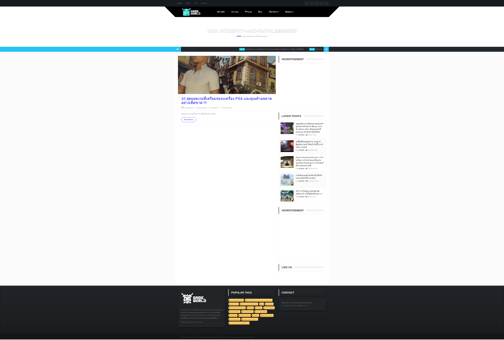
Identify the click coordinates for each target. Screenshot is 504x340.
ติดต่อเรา (289, 12)
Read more (188, 120)
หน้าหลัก (221, 12)
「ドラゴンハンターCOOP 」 (239, 323)
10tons (259, 307)
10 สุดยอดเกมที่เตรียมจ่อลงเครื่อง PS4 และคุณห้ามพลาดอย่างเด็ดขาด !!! (226, 101)
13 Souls (233, 315)
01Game (269, 304)
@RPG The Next (267, 315)
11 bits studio (269, 307)
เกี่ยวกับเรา (274, 12)
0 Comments (213, 108)
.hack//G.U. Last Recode (249, 304)
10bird (250, 307)
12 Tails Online (247, 311)
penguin (301, 135)
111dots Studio (244, 315)
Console (204, 3)
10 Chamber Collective (237, 307)
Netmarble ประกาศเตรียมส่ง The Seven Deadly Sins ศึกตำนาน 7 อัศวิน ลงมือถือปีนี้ (264, 49)
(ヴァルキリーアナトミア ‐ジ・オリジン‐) (259, 300)
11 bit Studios (235, 311)
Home (239, 36)
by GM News (189, 108)
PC (196, 3)
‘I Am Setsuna (235, 319)
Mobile (179, 3)
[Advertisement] (301, 88)
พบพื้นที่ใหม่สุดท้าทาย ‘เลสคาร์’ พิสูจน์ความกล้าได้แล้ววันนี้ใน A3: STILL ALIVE (309, 144)
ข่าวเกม (234, 12)
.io (261, 304)
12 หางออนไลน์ (261, 311)
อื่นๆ (260, 12)
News (205, 108)
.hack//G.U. (234, 304)
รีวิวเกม (248, 12)
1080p (256, 315)
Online (188, 3)
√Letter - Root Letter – (250, 319)
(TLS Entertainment (236, 300)
